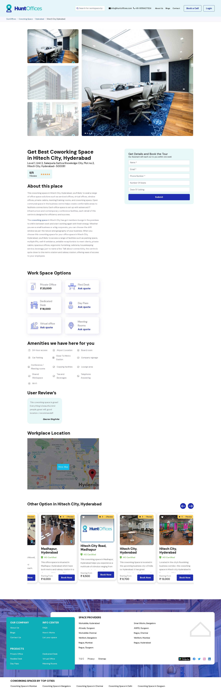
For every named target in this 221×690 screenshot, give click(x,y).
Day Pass (14, 663)
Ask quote (84, 288)
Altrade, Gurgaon (87, 628)
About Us (159, 8)
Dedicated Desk (50, 654)
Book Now (66, 577)
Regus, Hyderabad (142, 642)
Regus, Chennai (141, 633)
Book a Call (192, 8)
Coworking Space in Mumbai (23, 686)
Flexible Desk (16, 658)
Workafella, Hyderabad (89, 623)
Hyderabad (39, 19)
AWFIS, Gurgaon (141, 628)
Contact (176, 8)
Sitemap (102, 658)
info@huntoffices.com (121, 8)
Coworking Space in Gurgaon (151, 686)
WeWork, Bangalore (88, 637)
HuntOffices (11, 19)
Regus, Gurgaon (86, 647)
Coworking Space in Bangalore (56, 686)
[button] (85, 133)
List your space (50, 637)
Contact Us (15, 637)
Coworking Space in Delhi (120, 686)
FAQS (45, 627)
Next (191, 506)
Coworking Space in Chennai (89, 686)
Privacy (91, 658)
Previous (183, 506)
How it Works (49, 632)
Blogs (168, 8)
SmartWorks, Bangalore (145, 623)
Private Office (16, 654)
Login (209, 8)
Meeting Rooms (50, 663)
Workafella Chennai (87, 633)
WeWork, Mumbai (142, 637)
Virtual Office (49, 658)
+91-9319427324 (143, 8)
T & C (81, 658)
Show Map (63, 467)
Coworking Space (26, 19)
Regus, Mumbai (85, 642)
